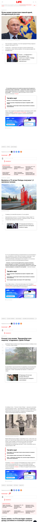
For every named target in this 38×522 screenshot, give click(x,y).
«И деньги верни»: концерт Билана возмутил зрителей (19, 167)
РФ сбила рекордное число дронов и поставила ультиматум (7, 167)
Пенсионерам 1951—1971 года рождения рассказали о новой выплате (30, 168)
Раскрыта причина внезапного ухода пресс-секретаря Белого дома (30, 173)
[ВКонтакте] (19, 152)
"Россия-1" (17, 93)
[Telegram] (16, 152)
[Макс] (14, 152)
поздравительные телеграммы (19, 112)
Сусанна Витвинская (9, 299)
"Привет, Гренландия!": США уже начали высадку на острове (19, 173)
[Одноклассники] (21, 152)
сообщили (16, 466)
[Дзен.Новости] (12, 152)
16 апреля (12, 462)
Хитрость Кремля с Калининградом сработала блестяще (6, 173)
